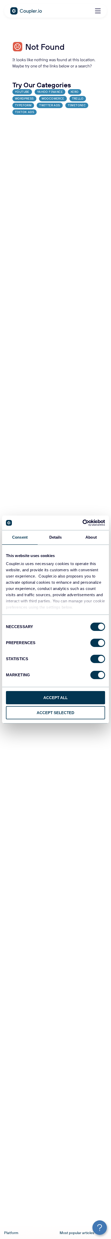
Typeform (23, 105)
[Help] (99, 1227)
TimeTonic (77, 105)
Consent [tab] (20, 537)
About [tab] (91, 537)
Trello (77, 98)
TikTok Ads (24, 112)
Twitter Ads (49, 105)
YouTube (22, 92)
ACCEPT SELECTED (55, 712)
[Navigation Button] (98, 11)
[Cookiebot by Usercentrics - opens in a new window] (82, 522)
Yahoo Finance (50, 92)
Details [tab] (55, 537)
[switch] (97, 643)
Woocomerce (53, 98)
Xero (74, 92)
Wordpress (24, 98)
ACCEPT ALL (55, 697)
